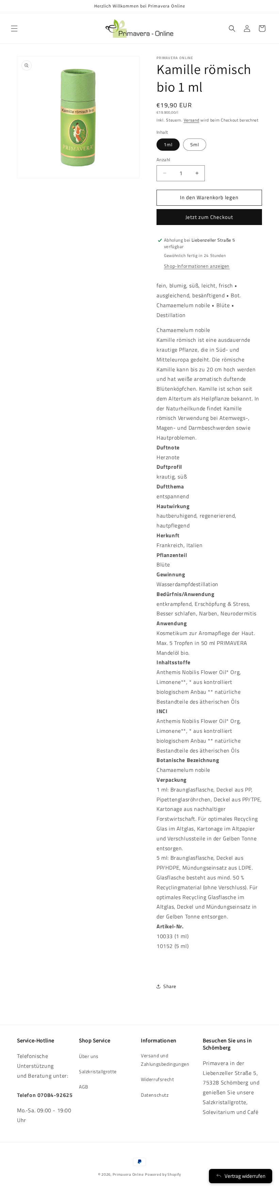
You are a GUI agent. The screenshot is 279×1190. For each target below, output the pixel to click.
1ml (168, 144)
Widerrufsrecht (157, 1079)
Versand (191, 120)
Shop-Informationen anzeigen (197, 265)
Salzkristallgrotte (98, 1071)
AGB (83, 1086)
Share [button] (169, 986)
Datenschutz (155, 1094)
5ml (194, 144)
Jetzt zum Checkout (209, 217)
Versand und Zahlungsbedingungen (165, 1059)
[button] (14, 28)
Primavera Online (128, 1174)
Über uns (89, 1056)
